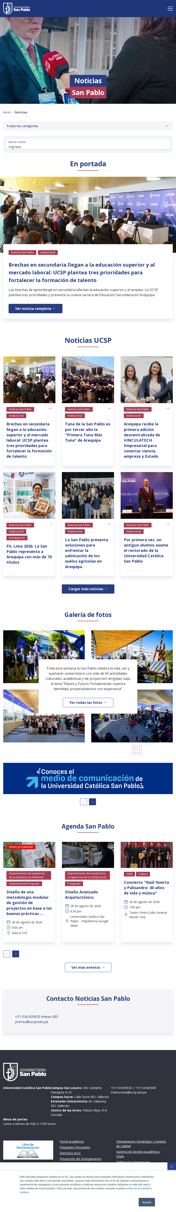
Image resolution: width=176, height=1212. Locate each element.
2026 (129, 874)
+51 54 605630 (121, 1088)
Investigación (17, 538)
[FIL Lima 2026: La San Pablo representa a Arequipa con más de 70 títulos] (29, 495)
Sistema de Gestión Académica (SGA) (137, 1154)
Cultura (143, 874)
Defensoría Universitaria (133, 1162)
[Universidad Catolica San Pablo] (16, 8)
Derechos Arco (70, 1153)
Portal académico (72, 1141)
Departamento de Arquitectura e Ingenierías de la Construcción (87, 875)
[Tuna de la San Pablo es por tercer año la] (88, 379)
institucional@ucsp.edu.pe (129, 1092)
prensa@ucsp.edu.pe (31, 1021)
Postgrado (74, 883)
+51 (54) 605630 (28, 1016)
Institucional (16, 415)
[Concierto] (147, 855)
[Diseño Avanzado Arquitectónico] (88, 855)
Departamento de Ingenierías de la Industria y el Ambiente (27, 875)
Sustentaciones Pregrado (24, 883)
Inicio (7, 112)
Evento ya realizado (21, 847)
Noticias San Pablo (20, 409)
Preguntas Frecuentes (75, 1147)
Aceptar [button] (146, 1202)
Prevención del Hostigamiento (81, 1159)
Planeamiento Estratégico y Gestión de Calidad (141, 1143)
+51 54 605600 (145, 1088)
